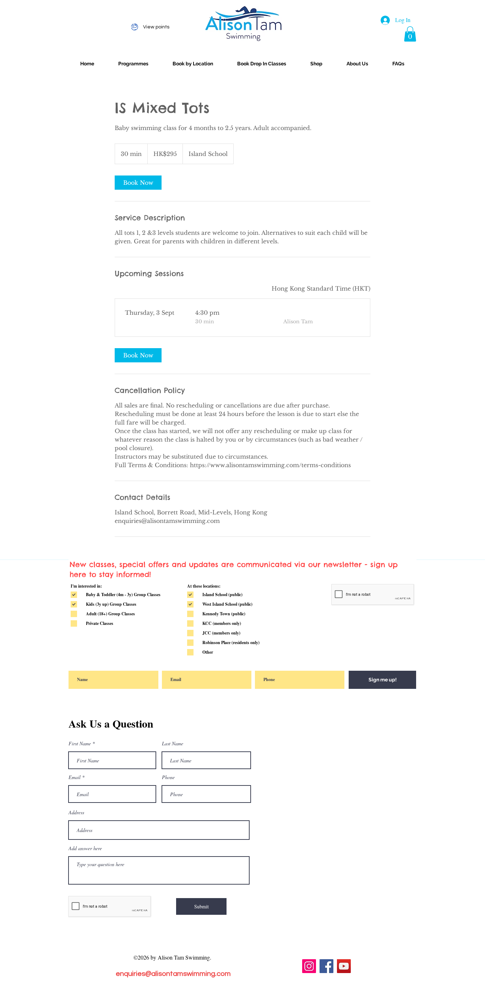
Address (76, 812)
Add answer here (85, 848)
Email (75, 777)
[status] (321, 288)
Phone (168, 777)
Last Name (172, 743)
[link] (138, 182)
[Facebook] (326, 966)
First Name (80, 743)
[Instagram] (309, 966)
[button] (410, 34)
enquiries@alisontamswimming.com (173, 973)
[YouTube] (344, 966)
